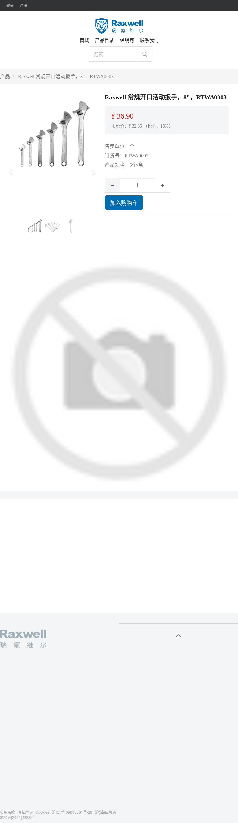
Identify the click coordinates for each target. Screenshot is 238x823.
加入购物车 (124, 202)
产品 (5, 76)
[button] (12, 169)
